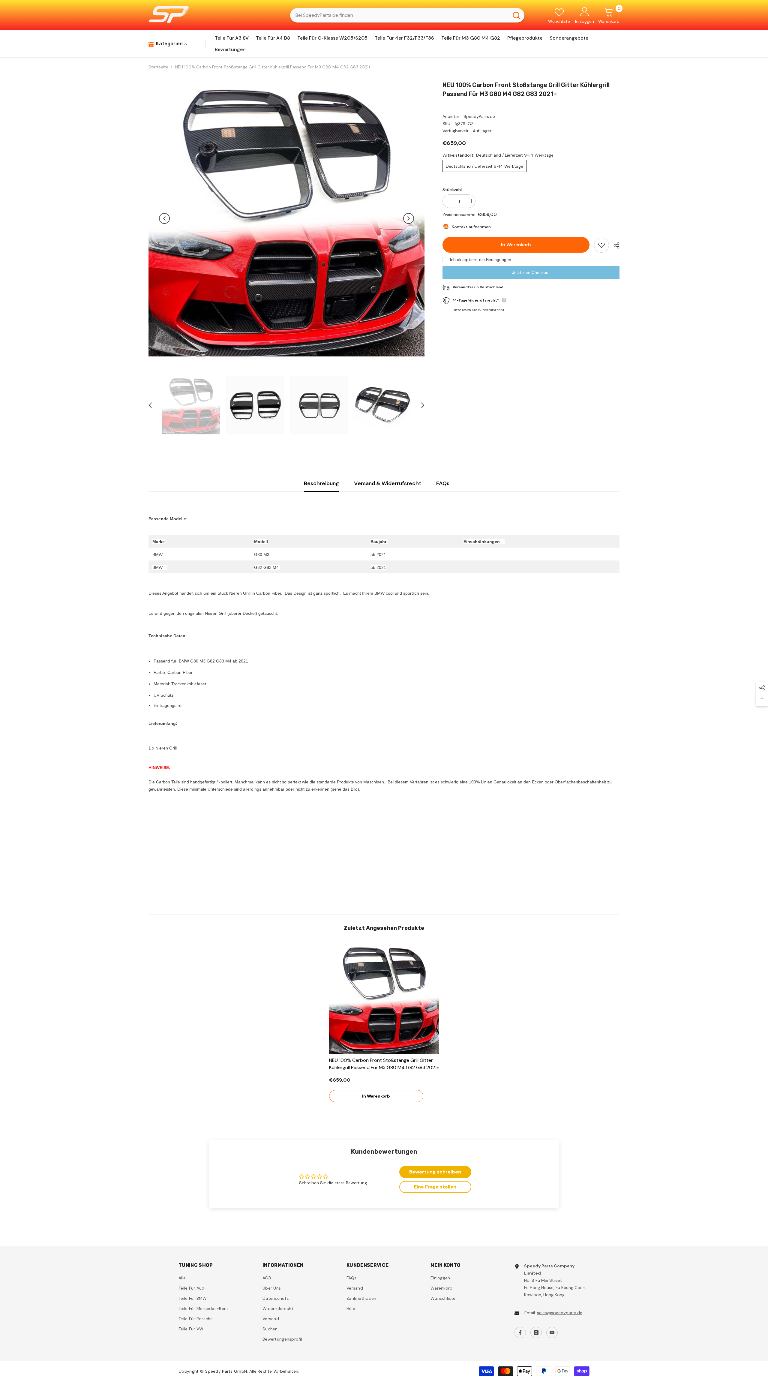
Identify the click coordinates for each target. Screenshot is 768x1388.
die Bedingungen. (495, 259)
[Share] (614, 245)
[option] (286, 218)
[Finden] (407, 15)
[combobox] (399, 15)
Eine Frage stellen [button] (435, 1187)
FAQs (442, 483)
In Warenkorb (516, 245)
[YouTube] (552, 1332)
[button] (164, 218)
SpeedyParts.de (479, 116)
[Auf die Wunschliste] (601, 245)
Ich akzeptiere (464, 259)
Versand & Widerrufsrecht (387, 483)
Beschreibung (321, 483)
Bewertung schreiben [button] (435, 1172)
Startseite (158, 67)
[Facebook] (520, 1332)
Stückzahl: (452, 189)
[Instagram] (536, 1332)
